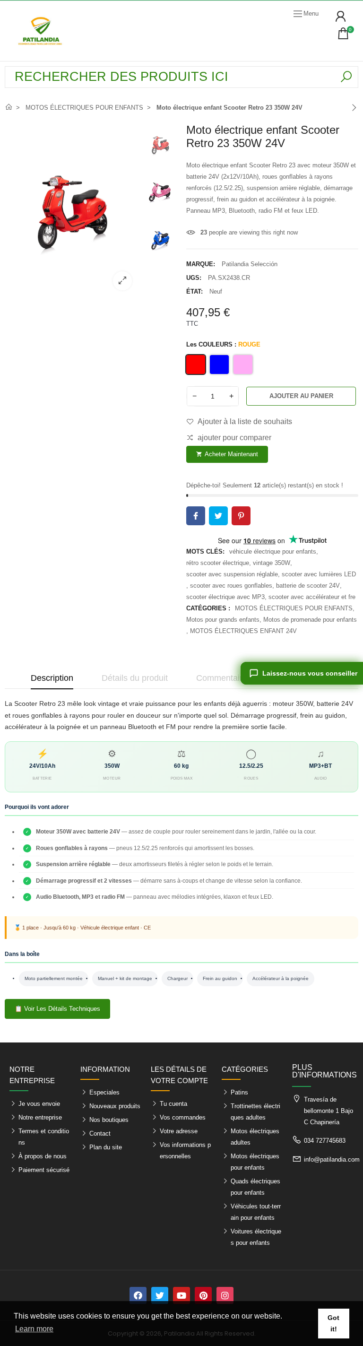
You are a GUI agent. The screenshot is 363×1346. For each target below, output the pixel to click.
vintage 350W (271, 562)
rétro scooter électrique (217, 562)
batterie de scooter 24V (308, 585)
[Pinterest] (203, 1295)
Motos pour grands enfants (222, 619)
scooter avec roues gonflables (231, 585)
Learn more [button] (34, 1329)
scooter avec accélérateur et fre (311, 596)
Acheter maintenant (227, 454)
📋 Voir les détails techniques (57, 1008)
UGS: (193, 277)
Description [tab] (52, 678)
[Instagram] (224, 1295)
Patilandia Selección (249, 264)
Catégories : (208, 608)
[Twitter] (159, 1295)
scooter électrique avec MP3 (225, 596)
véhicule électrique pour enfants (272, 551)
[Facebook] (138, 1295)
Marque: (200, 264)
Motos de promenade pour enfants (310, 619)
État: (194, 291)
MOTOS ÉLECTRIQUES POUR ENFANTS (294, 608)
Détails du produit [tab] (135, 678)
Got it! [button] (333, 1323)
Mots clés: (205, 551)
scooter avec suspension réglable (232, 574)
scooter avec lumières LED (319, 574)
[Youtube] (181, 1295)
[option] (72, 210)
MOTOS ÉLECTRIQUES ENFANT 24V (243, 630)
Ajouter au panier (301, 395)
